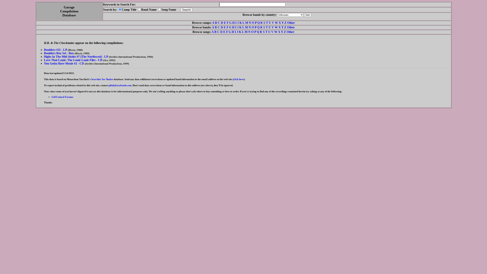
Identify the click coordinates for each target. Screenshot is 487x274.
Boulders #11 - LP (55, 49)
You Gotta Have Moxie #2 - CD (64, 63)
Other (291, 22)
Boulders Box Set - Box (59, 53)
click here (238, 79)
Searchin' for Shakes (102, 79)
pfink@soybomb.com (120, 85)
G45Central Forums (62, 97)
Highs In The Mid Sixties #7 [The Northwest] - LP (76, 56)
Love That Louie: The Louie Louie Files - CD (73, 60)
